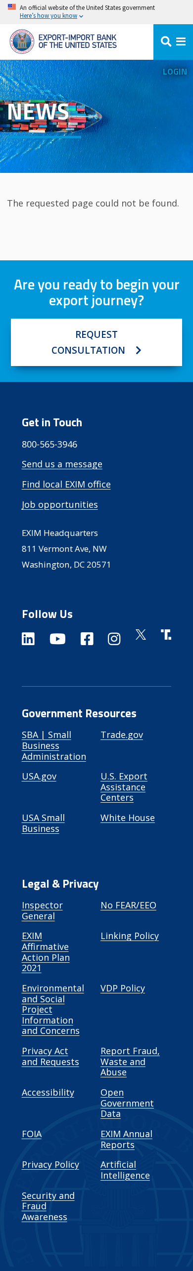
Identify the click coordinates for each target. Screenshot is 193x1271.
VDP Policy (122, 988)
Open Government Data (127, 1102)
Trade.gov (121, 734)
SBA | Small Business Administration (54, 745)
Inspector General (42, 910)
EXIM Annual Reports (126, 1139)
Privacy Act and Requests (50, 1056)
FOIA (32, 1134)
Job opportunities (60, 504)
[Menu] (173, 42)
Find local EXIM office (66, 484)
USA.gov (39, 776)
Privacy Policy (50, 1164)
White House (127, 817)
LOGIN (175, 71)
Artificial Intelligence (125, 1169)
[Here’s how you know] (96, 12)
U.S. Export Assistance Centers (123, 786)
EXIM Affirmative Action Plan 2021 (46, 952)
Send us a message (62, 464)
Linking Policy (129, 936)
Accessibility (48, 1092)
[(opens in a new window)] (28, 641)
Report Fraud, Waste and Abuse (130, 1061)
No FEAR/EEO (128, 905)
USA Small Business (43, 823)
